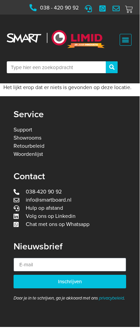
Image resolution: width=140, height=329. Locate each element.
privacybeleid (111, 298)
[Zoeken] (112, 67)
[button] (126, 40)
